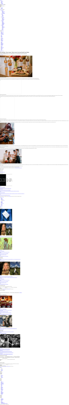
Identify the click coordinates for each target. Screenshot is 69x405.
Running (3, 24)
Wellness (2, 2)
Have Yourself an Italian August (2, 192)
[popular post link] (6, 249)
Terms (1, 400)
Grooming (3, 20)
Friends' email (1, 359)
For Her (1, 48)
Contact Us (2, 399)
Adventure (3, 12)
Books (1, 35)
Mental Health (2, 392)
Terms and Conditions (4, 366)
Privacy (1, 401)
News (2, 18)
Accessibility (2, 402)
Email (5, 287)
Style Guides (3, 19)
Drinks (1, 381)
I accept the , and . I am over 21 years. (7, 366)
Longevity (3, 22)
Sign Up (0, 288)
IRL (1, 376)
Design (2, 15)
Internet (2, 16)
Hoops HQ (2, 3)
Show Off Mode (1, 310)
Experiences (2, 10)
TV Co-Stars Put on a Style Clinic (3, 333)
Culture (1, 1)
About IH (2, 398)
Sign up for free (10, 196)
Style (2, 25)
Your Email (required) (7, 356)
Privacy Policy (8, 366)
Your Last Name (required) (7, 357)
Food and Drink (2, 47)
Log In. (4, 200)
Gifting (2, 29)
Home (2, 26)
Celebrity (3, 17)
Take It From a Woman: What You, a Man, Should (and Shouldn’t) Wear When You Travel (8, 328)
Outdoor (3, 27)
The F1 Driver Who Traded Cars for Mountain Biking (4, 253)
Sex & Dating (3, 13)
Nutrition (3, 23)
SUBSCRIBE (2, 199)
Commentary (2, 38)
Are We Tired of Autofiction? (2, 222)
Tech (2, 28)
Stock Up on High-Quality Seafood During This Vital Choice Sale (6, 351)
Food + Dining (3, 11)
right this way (20, 292)
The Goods (2, 375)
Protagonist (2, 377)
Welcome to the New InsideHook (2, 187)
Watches (2, 40)
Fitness (1, 42)
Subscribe (3, 4)
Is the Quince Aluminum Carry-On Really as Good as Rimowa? (6, 314)
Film (2, 14)
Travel (1, 49)
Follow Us (1, 4)
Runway (2, 39)
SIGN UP (1, 365)
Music (1, 36)
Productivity (2, 393)
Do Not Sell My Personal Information (4, 403)
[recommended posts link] (6, 307)
